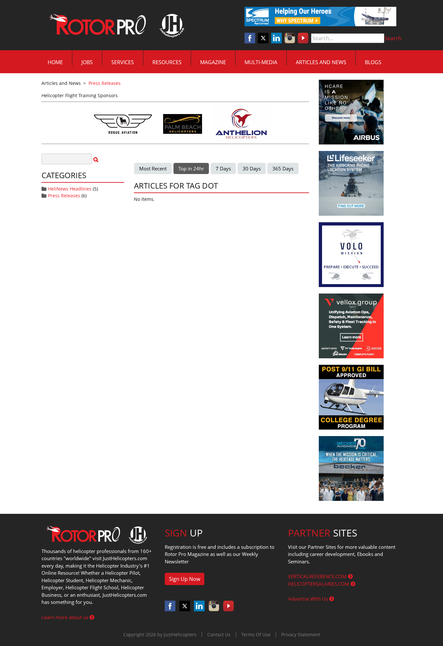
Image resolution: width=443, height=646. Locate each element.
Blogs (373, 62)
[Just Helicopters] (115, 25)
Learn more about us (66, 617)
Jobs (87, 62)
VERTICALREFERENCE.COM (318, 576)
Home (55, 62)
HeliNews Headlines (69, 189)
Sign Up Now (184, 579)
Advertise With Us (308, 598)
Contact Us (219, 634)
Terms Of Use (255, 634)
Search (393, 38)
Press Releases (64, 195)
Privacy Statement (300, 634)
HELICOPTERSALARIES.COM (319, 584)
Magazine (213, 62)
